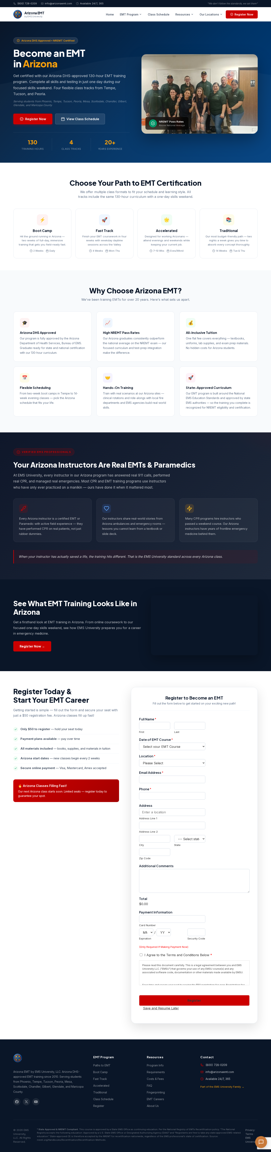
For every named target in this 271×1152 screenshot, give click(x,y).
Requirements (156, 1072)
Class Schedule (158, 14)
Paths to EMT (102, 1065)
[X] (26, 1101)
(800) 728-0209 (27, 3)
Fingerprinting (156, 1092)
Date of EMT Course (156, 740)
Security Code (196, 938)
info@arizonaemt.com (58, 3)
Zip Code (145, 858)
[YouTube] (35, 1101)
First (141, 732)
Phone (145, 789)
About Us (153, 1106)
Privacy (250, 1130)
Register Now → (32, 646)
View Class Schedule (82, 119)
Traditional (100, 1092)
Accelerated (101, 1085)
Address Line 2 (148, 831)
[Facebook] (16, 1101)
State (177, 845)
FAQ (149, 1085)
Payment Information (155, 912)
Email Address (151, 773)
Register (194, 1000)
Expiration (145, 938)
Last (176, 732)
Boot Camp (100, 1072)
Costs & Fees (155, 1078)
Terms (249, 1134)
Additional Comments (156, 866)
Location (147, 756)
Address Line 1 (148, 818)
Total (143, 899)
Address (145, 806)
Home (110, 14)
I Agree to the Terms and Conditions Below (178, 955)
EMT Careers (155, 1099)
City (141, 845)
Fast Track (100, 1078)
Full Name (147, 719)
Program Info (155, 1065)
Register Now (243, 14)
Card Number (147, 925)
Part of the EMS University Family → (222, 1086)
